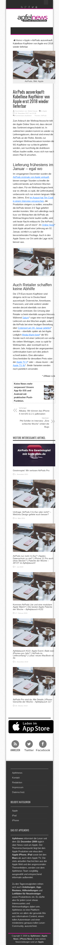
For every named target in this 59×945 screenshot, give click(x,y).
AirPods (43, 115)
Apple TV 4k (19, 365)
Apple (27, 40)
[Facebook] (29, 7)
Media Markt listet (31, 334)
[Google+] (25, 7)
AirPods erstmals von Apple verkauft (31, 177)
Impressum (17, 787)
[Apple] (36, 7)
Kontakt (16, 777)
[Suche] (46, 2)
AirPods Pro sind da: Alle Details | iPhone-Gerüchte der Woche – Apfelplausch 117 (33, 700)
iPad (14, 815)
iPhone (15, 820)
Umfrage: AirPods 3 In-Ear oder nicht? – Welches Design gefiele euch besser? (32, 513)
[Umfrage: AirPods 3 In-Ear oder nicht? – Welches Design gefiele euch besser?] (34, 493)
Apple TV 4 (21, 362)
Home (19, 40)
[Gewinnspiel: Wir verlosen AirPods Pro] (34, 454)
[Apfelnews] (32, 18)
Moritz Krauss (32, 111)
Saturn (25, 317)
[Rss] (21, 7)
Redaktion (17, 782)
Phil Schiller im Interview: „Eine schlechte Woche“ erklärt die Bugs (34, 422)
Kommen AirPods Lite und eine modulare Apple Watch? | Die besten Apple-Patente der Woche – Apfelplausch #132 (32, 606)
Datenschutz (18, 792)
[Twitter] (32, 7)
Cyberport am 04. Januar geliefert (34, 328)
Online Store (48, 225)
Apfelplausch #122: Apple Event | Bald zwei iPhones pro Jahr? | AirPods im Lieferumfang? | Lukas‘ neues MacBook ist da (33, 654)
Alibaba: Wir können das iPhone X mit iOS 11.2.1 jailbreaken (34, 411)
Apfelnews (17, 772)
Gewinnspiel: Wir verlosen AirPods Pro (31, 470)
